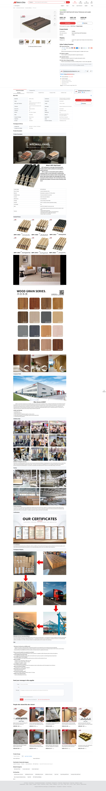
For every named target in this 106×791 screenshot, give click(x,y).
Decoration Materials (28, 7)
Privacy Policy (69, 786)
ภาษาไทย (71, 784)
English (27, 784)
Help (73, 5)
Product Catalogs (29, 756)
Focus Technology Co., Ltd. (46, 786)
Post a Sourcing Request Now (44, 699)
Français (38, 784)
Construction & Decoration (20, 7)
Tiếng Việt (78, 784)
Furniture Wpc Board (26, 769)
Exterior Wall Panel (36, 758)
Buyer (67, 5)
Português (34, 784)
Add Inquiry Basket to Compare (35, 46)
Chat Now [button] (85, 23)
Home (14, 7)
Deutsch (51, 784)
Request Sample (79, 26)
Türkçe (75, 784)
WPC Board (34, 7)
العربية (59, 784)
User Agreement (59, 786)
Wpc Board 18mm (17, 769)
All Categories (17, 5)
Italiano (47, 784)
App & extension (79, 5)
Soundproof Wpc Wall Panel (75, 774)
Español (30, 784)
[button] (69, 93)
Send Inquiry (67, 23)
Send (21, 699)
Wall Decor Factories (48, 774)
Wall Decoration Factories (18, 774)
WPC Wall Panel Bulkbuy (37, 777)
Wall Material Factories (29, 774)
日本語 (65, 784)
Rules (92, 5)
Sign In (61, 85)
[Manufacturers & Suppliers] (19, 2)
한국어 (62, 784)
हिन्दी (67, 784)
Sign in (91, 2)
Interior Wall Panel (16, 758)
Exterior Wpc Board (35, 769)
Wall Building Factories (39, 774)
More (14, 779)
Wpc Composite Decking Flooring (19, 777)
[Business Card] (91, 95)
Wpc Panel (56, 774)
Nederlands (55, 784)
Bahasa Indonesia (83, 784)
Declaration (64, 786)
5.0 (79, 92)
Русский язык (43, 784)
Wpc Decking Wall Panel (65, 774)
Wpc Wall (29, 777)
